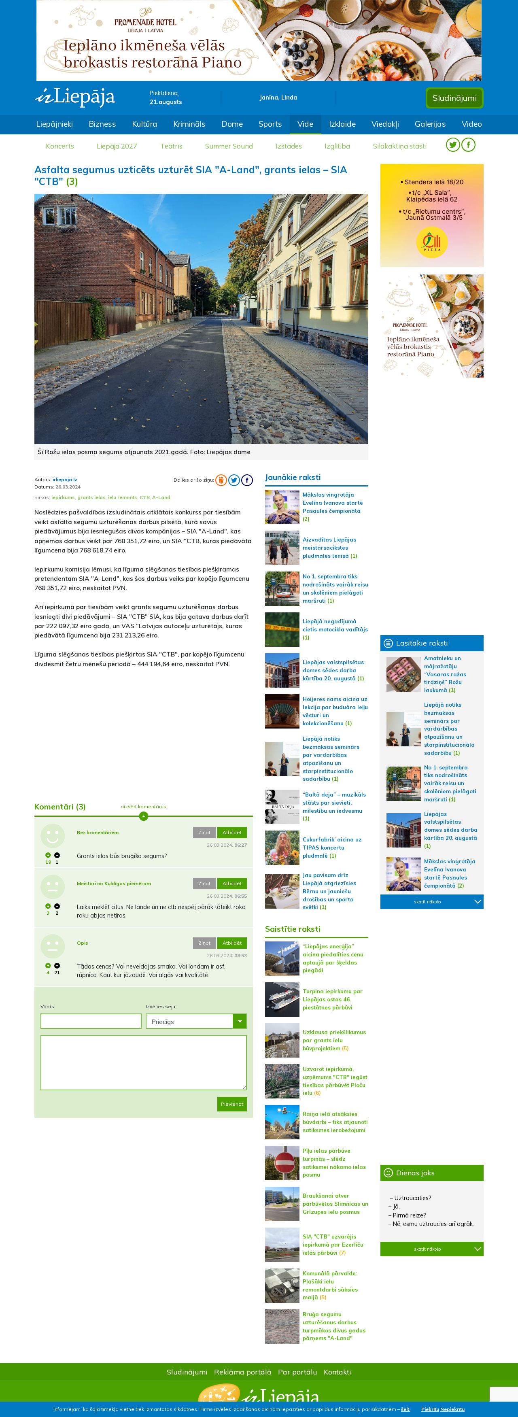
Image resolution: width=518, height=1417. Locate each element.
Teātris (171, 146)
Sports (270, 124)
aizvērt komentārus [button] (143, 806)
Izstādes (289, 146)
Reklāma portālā (243, 1371)
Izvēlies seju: (161, 1006)
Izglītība (337, 146)
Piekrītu (430, 1409)
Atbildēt (232, 832)
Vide (305, 124)
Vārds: (47, 1006)
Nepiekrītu (452, 1409)
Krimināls (189, 124)
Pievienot (232, 1104)
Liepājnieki (54, 124)
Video (472, 124)
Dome (232, 124)
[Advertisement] (143, 731)
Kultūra (144, 124)
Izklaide (342, 124)
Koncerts (60, 146)
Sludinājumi (455, 98)
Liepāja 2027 (117, 146)
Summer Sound (229, 146)
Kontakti (337, 1371)
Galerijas (430, 124)
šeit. (405, 1409)
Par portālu (297, 1371)
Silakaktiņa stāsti (400, 146)
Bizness (102, 124)
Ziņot (204, 832)
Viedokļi (385, 124)
